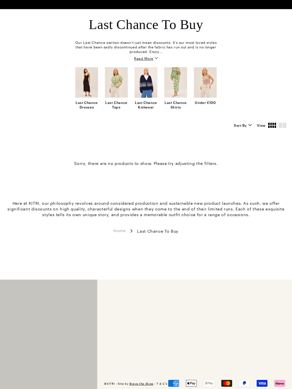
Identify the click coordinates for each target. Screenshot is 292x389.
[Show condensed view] (272, 125)
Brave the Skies (141, 383)
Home (119, 230)
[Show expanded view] (282, 125)
